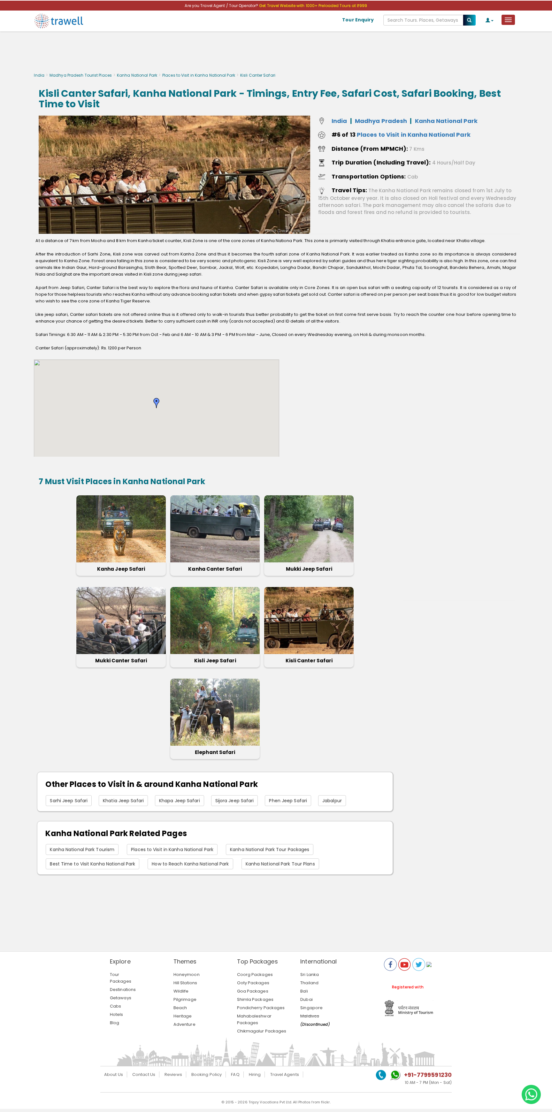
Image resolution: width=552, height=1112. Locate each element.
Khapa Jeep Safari (179, 800)
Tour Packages (120, 977)
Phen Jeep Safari (288, 800)
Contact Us (143, 1074)
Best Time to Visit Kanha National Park (92, 864)
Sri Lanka (309, 974)
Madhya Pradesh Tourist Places (81, 75)
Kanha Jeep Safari (121, 569)
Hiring (255, 1074)
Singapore (311, 1008)
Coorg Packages (255, 974)
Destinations (123, 989)
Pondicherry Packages (261, 1008)
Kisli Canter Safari (309, 660)
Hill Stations (185, 983)
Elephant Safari (215, 752)
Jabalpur (332, 800)
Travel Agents (284, 1074)
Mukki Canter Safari (121, 660)
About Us (113, 1074)
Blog (114, 1023)
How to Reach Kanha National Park (190, 864)
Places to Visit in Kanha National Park (198, 75)
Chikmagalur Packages (262, 1031)
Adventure (184, 1024)
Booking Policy (206, 1074)
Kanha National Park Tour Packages (269, 849)
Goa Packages (252, 991)
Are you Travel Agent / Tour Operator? (222, 5)
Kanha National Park (137, 75)
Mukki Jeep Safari (309, 569)
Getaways (120, 998)
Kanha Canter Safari (215, 569)
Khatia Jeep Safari (123, 800)
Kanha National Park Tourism (82, 849)
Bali (304, 991)
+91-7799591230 (428, 1075)
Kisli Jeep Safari (215, 660)
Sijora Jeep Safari (234, 800)
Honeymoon (186, 974)
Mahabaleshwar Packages (254, 1019)
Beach (180, 1008)
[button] (156, 403)
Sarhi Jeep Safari (69, 800)
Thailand (309, 983)
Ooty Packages (253, 983)
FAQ (235, 1074)
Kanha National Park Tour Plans (280, 864)
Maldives (309, 1016)
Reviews (173, 1074)
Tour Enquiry (358, 20)
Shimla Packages (255, 999)
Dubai (306, 999)
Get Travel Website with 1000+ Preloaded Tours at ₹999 (313, 5)
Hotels (116, 1014)
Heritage (182, 1016)
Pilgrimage (184, 999)
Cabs (115, 1006)
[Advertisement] (276, 53)
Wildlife (181, 991)
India (39, 75)
